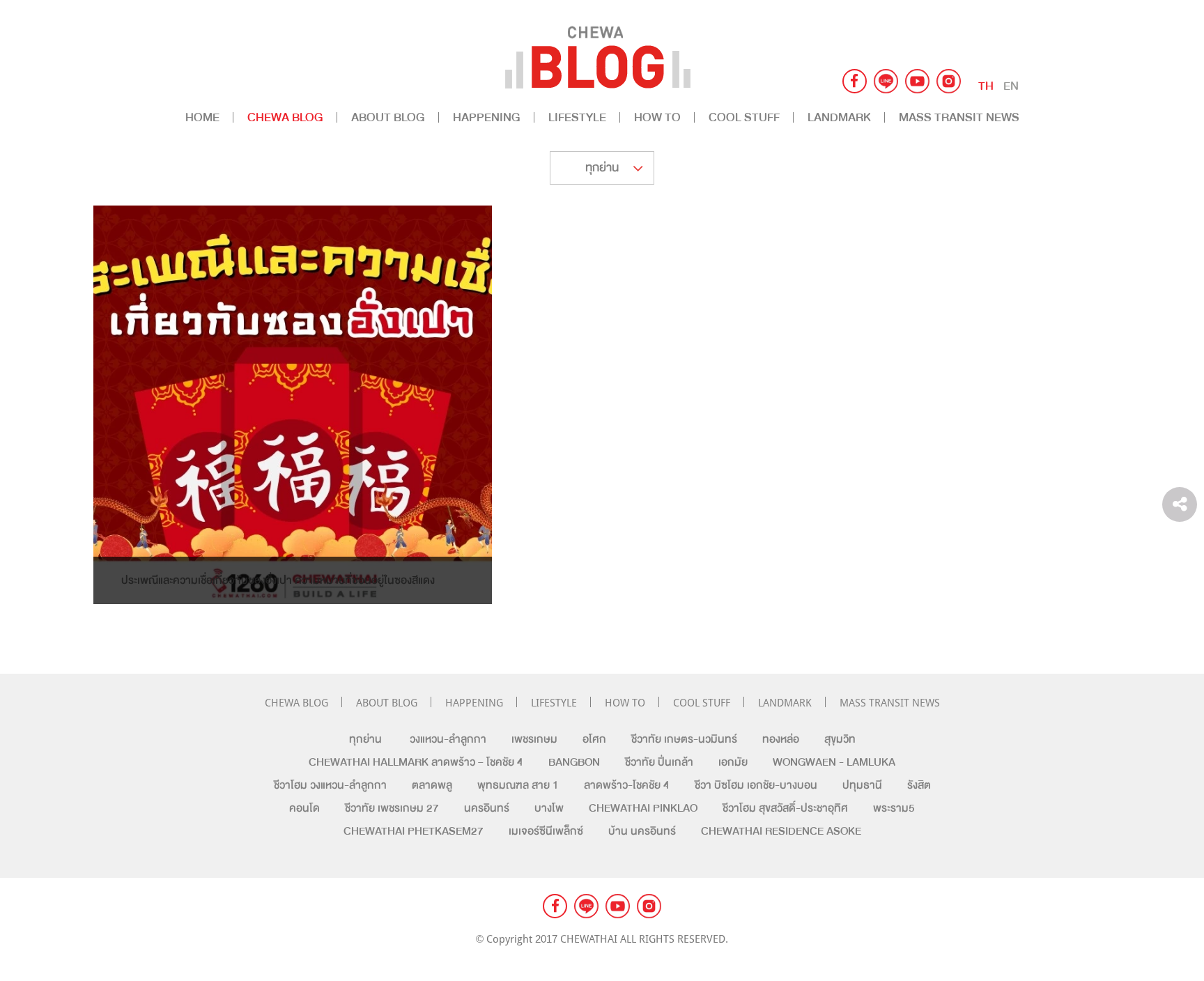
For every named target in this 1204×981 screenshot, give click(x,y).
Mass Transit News (959, 117)
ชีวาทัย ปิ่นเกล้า (659, 762)
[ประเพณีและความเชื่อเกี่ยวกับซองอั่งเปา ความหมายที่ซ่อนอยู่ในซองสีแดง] (292, 576)
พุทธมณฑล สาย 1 (518, 785)
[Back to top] (1179, 459)
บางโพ (549, 808)
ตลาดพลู (432, 785)
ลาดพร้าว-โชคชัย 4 (627, 785)
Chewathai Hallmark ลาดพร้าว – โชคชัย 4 (416, 762)
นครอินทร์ (486, 808)
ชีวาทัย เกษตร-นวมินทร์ (684, 739)
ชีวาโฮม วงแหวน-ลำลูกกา (330, 785)
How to (657, 117)
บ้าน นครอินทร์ (642, 831)
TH (986, 86)
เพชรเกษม (534, 739)
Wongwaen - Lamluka (834, 762)
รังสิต (919, 785)
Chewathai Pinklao (643, 808)
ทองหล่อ (780, 739)
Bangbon (574, 762)
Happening (486, 117)
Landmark (839, 117)
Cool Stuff (744, 117)
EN (1011, 86)
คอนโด (304, 808)
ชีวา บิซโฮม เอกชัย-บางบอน (756, 785)
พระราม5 (894, 808)
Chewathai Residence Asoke (781, 831)
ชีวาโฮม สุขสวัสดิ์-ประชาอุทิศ (785, 808)
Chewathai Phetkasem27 (414, 831)
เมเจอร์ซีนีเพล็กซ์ (546, 831)
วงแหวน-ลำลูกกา (448, 739)
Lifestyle (577, 117)
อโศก (594, 739)
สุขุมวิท (840, 739)
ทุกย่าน (365, 739)
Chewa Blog (285, 117)
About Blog (388, 117)
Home (202, 117)
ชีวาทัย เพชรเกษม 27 (392, 808)
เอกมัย (733, 762)
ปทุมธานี (862, 785)
